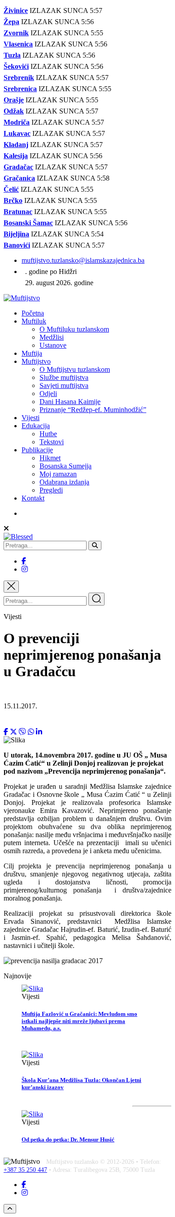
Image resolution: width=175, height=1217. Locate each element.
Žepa (11, 21)
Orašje (14, 100)
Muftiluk (34, 321)
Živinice (16, 10)
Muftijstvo (36, 361)
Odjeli (48, 393)
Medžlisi (51, 337)
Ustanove (52, 345)
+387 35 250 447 (25, 1169)
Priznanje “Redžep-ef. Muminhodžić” (92, 409)
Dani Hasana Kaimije (70, 401)
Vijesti (30, 417)
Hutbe (48, 434)
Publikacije (37, 450)
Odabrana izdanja (64, 482)
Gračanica (19, 178)
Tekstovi (51, 442)
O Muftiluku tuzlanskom (74, 329)
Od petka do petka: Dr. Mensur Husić (68, 1139)
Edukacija (36, 426)
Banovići (17, 245)
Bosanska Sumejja (65, 466)
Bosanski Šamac (28, 223)
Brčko (13, 200)
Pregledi (51, 490)
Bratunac (18, 211)
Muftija (32, 353)
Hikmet (50, 458)
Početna (33, 313)
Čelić (11, 189)
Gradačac (18, 167)
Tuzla (12, 55)
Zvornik (16, 33)
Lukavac (17, 133)
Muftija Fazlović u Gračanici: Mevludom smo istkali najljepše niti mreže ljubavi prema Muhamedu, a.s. (79, 1021)
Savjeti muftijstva (63, 385)
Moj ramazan (58, 474)
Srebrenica (20, 89)
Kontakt (33, 498)
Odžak (14, 111)
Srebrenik (19, 77)
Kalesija (16, 156)
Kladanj (16, 144)
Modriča (17, 122)
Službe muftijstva (63, 377)
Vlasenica (18, 44)
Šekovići (16, 66)
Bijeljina (16, 234)
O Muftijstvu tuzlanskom (74, 369)
